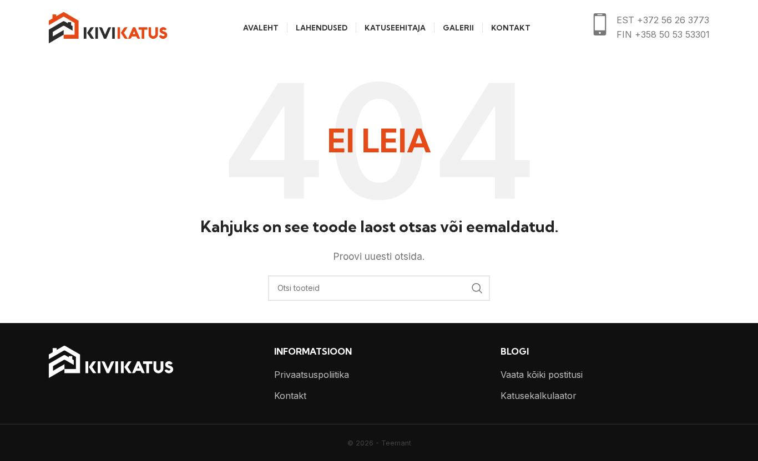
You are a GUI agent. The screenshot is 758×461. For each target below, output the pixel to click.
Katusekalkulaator (539, 395)
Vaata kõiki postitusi (542, 374)
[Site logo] (108, 26)
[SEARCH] (477, 288)
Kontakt (290, 395)
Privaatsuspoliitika (311, 374)
